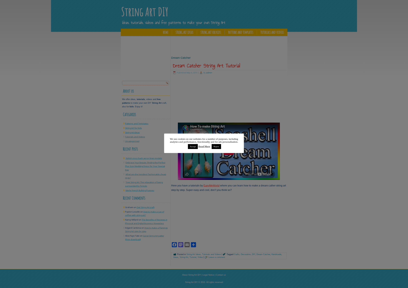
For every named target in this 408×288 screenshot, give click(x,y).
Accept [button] (193, 146)
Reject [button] (216, 146)
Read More (204, 146)
